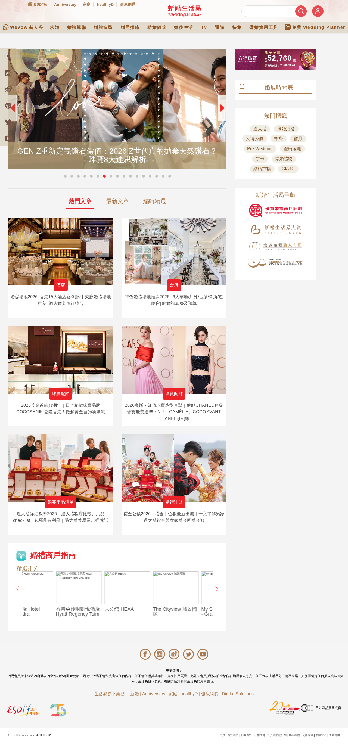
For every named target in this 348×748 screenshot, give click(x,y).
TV (204, 27)
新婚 (134, 693)
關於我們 (233, 735)
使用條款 (307, 735)
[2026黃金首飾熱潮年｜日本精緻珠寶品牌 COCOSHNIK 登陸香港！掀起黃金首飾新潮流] (60, 360)
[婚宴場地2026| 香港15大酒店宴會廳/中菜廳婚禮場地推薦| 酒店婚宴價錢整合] (60, 251)
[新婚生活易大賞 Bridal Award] (275, 229)
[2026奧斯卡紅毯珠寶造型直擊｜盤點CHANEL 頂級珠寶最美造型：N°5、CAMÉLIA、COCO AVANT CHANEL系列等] (174, 360)
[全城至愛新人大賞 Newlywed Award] (275, 246)
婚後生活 (183, 27)
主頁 (222, 735)
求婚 (55, 27)
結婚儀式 (156, 27)
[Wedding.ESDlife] (184, 11)
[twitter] (8, 122)
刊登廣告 (246, 735)
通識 (220, 27)
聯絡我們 (294, 735)
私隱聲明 (321, 735)
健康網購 (127, 4)
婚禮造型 (103, 27)
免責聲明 (206, 681)
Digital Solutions (238, 693)
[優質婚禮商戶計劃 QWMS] (275, 210)
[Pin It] (8, 105)
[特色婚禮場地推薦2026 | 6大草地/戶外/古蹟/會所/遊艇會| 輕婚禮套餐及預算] (174, 251)
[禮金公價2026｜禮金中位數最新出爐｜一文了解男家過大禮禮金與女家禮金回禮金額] (174, 468)
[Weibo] (8, 89)
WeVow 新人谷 (26, 27)
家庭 (87, 4)
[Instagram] (8, 73)
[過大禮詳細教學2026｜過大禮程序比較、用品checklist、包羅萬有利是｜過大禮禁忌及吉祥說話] (60, 468)
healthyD (105, 4)
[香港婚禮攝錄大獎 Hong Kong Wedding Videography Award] (275, 263)
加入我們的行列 (277, 735)
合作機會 (259, 735)
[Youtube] (8, 138)
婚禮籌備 (76, 27)
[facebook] (8, 56)
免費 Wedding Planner (318, 27)
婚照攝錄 (130, 27)
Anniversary (65, 4)
